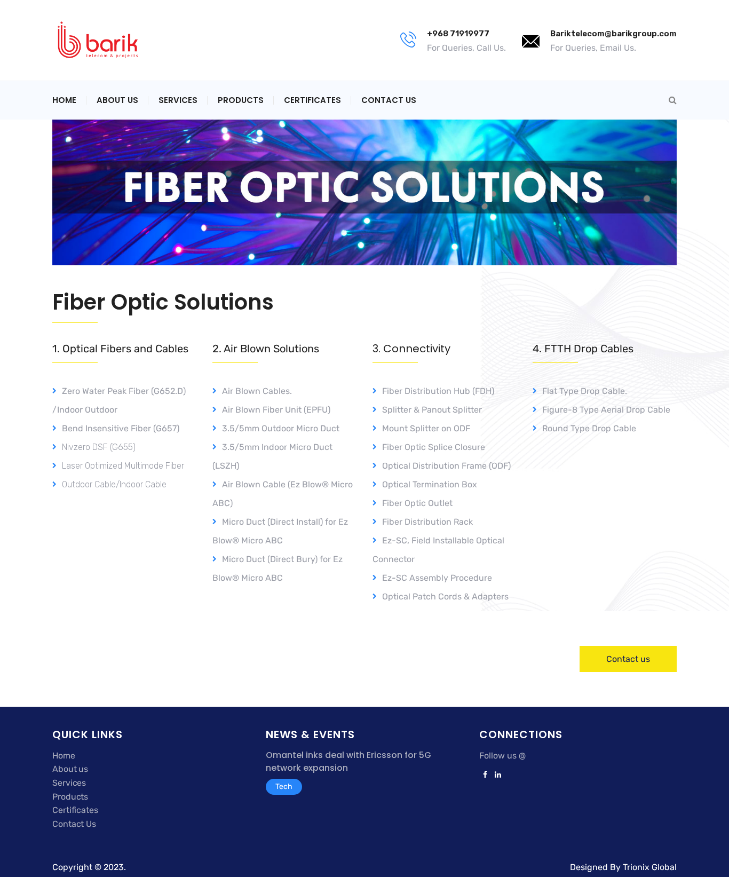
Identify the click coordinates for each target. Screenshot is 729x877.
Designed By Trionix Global (623, 867)
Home (64, 100)
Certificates (312, 100)
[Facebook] (485, 775)
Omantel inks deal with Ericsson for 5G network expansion (348, 761)
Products (241, 100)
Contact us (388, 100)
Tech (283, 786)
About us (70, 769)
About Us (117, 100)
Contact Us (74, 824)
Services (178, 100)
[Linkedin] (496, 775)
